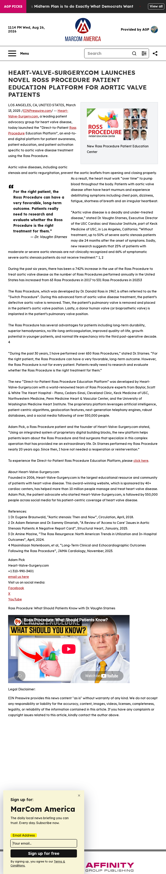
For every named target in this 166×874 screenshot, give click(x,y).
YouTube (15, 599)
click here (140, 461)
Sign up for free (43, 853)
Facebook (16, 588)
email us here (18, 577)
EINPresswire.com (37, 111)
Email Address (24, 835)
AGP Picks (13, 6)
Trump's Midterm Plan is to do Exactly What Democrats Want (75, 6)
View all (156, 6)
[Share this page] (155, 53)
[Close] (79, 795)
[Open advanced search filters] (144, 53)
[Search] (134, 53)
